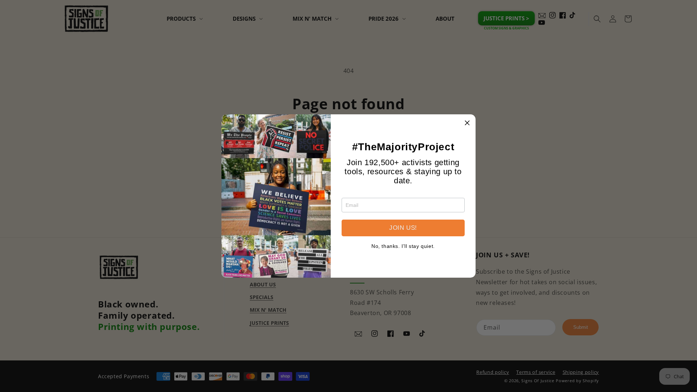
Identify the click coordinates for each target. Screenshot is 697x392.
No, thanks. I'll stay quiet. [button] (403, 246)
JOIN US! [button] (403, 227)
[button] (467, 123)
